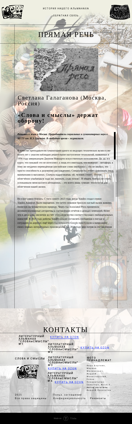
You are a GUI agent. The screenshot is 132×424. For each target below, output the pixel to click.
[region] (65, 180)
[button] (66, 15)
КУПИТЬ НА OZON (64, 337)
